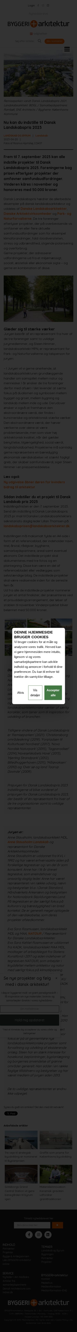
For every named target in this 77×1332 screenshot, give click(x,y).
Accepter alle (53, 692)
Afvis (20, 692)
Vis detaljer (35, 692)
